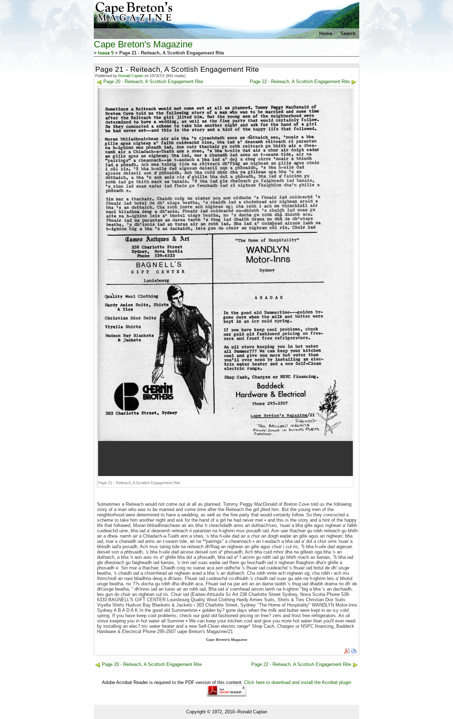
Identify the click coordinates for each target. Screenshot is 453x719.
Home (325, 33)
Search (348, 33)
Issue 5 (106, 53)
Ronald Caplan (130, 76)
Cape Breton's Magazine (143, 44)
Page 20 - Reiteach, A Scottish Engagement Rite (153, 81)
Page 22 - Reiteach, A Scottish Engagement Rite (300, 81)
